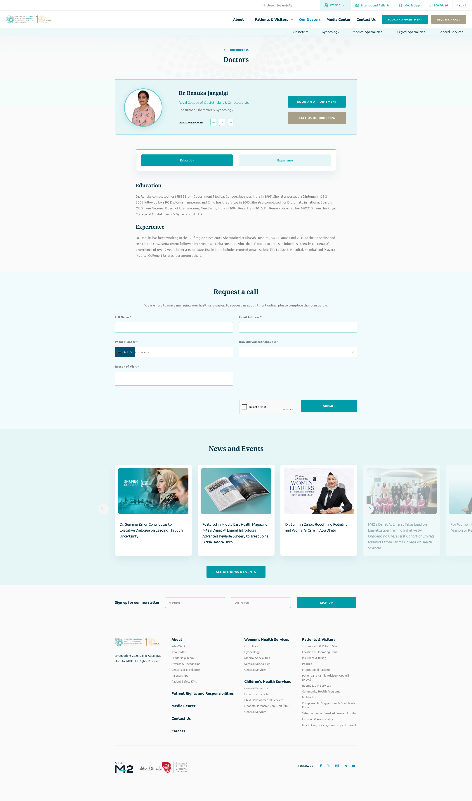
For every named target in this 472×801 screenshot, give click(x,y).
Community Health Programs (321, 691)
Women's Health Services (266, 639)
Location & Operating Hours (320, 652)
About (238, 19)
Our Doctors (310, 19)
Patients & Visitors (271, 19)
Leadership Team (182, 657)
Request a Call (448, 19)
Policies (307, 663)
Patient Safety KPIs (184, 681)
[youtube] (353, 766)
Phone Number (126, 342)
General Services (450, 32)
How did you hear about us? (258, 342)
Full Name (123, 317)
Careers (178, 730)
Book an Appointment (405, 19)
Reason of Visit (127, 366)
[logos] (121, 767)
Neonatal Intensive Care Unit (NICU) (267, 705)
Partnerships (179, 675)
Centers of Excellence (185, 669)
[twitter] (329, 766)
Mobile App (412, 5)
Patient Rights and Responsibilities (202, 693)
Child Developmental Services (263, 700)
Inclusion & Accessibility (317, 719)
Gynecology (330, 32)
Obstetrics (300, 32)
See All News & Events (236, 572)
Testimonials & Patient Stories (321, 646)
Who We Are (179, 646)
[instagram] (337, 766)
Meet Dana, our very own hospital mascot (329, 725)
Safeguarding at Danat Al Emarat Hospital (329, 713)
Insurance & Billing (314, 657)
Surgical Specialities (410, 32)
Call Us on (317, 118)
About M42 (178, 652)
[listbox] (298, 352)
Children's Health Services (267, 681)
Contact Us (366, 19)
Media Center (338, 19)
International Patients (375, 5)
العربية (461, 5)
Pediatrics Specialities (258, 694)
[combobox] (125, 352)
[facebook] (321, 766)
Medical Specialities (367, 32)
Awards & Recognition (185, 663)
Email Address (250, 317)
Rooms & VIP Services (316, 685)
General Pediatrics (256, 688)
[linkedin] (345, 766)
